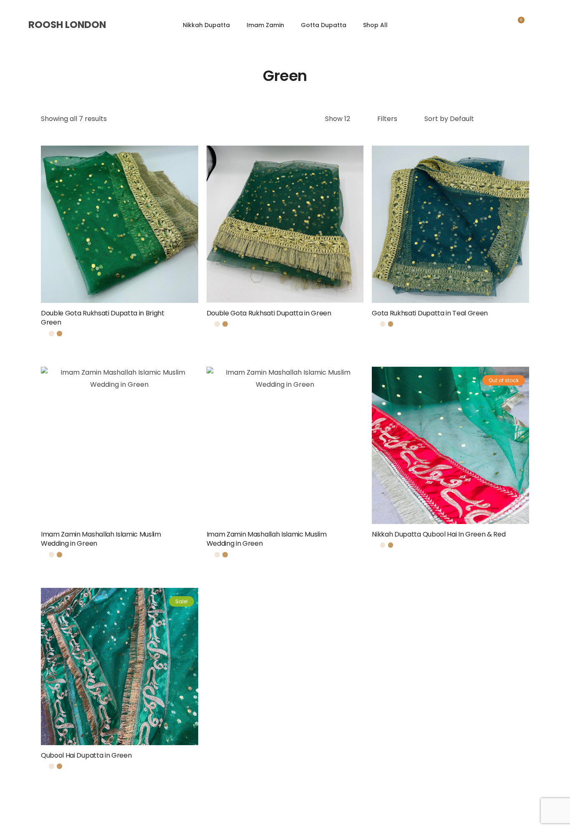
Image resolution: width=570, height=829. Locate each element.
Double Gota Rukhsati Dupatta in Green (269, 313)
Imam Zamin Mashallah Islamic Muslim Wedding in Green (101, 538)
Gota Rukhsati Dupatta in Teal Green (430, 313)
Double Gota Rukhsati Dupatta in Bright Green (102, 317)
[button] (195, 317)
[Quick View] (108, 240)
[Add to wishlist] (185, 317)
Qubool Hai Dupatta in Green (86, 755)
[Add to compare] (130, 240)
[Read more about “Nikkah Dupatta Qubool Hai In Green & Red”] (526, 538)
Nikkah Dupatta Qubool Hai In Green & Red (438, 534)
